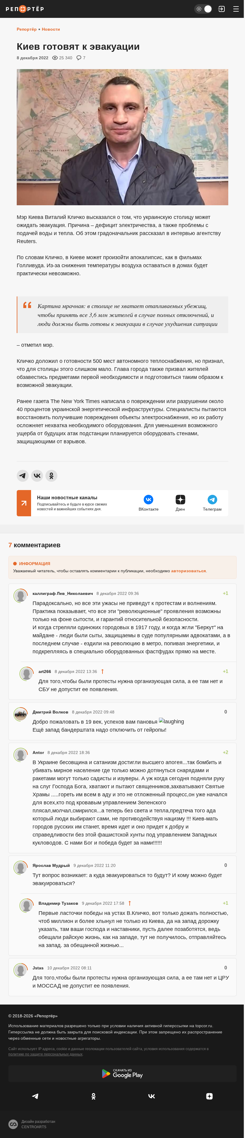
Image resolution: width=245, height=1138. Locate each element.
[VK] (151, 1096)
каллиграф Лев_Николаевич (63, 593)
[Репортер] (25, 9)
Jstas (38, 968)
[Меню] (236, 9)
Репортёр (27, 29)
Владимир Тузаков (58, 903)
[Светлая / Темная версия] (203, 9)
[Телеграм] (35, 1096)
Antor (38, 752)
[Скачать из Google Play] (122, 1073)
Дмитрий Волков (50, 712)
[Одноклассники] (93, 1096)
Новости (51, 29)
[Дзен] (209, 1096)
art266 (45, 671)
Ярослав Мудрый (51, 865)
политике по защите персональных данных (45, 1054)
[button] (222, 9)
